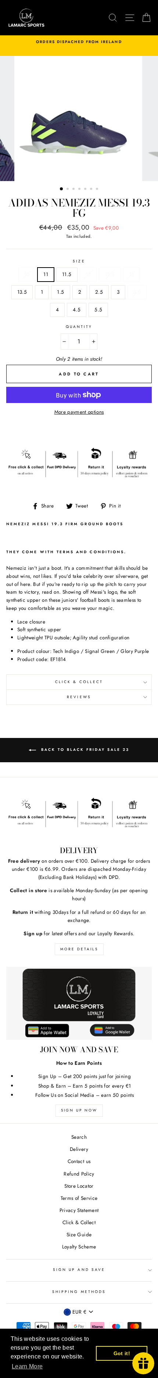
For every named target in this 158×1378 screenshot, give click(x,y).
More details (79, 949)
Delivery (79, 1149)
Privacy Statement (79, 1210)
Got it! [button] (122, 1353)
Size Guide (79, 1234)
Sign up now (79, 1110)
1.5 (60, 292)
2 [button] (68, 189)
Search (79, 1137)
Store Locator (78, 1186)
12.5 (110, 274)
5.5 (98, 309)
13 (131, 274)
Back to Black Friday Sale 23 (84, 749)
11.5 (66, 274)
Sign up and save (79, 1269)
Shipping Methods (79, 1291)
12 (88, 274)
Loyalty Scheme (79, 1246)
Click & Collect (79, 682)
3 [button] (74, 189)
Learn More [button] (27, 1366)
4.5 (76, 309)
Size (79, 261)
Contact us (79, 1161)
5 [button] (86, 189)
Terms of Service (79, 1198)
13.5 (22, 292)
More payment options (79, 412)
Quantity (79, 326)
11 (45, 274)
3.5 (137, 292)
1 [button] (62, 189)
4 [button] (80, 189)
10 (27, 274)
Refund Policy (79, 1173)
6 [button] (92, 189)
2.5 (99, 292)
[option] (79, 42)
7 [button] (98, 189)
